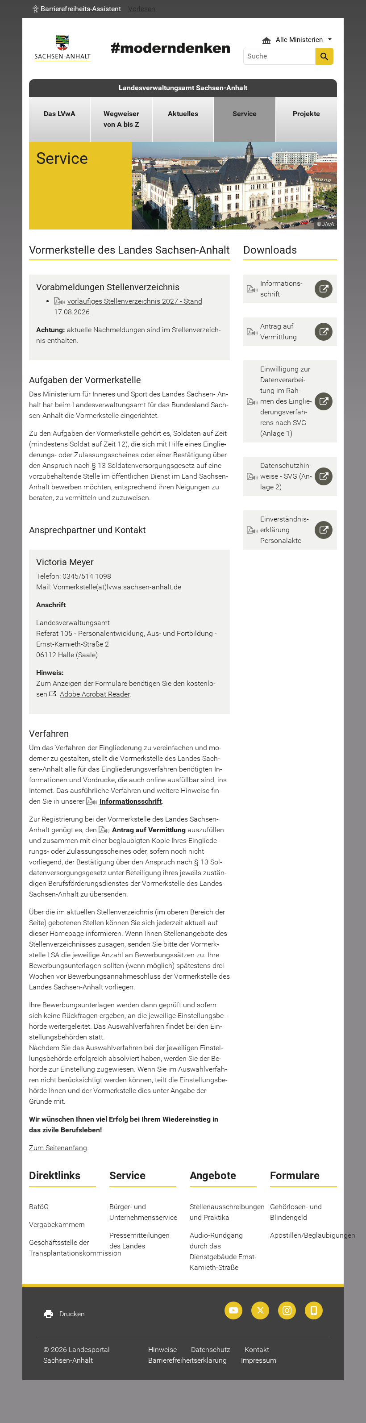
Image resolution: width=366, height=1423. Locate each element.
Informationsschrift (131, 801)
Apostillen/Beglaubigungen (312, 1235)
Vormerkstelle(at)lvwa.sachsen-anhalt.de (117, 587)
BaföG (39, 1206)
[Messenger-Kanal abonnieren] (314, 1310)
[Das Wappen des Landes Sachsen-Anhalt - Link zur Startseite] (62, 48)
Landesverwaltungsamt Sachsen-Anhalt (183, 87)
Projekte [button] (306, 113)
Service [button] (245, 113)
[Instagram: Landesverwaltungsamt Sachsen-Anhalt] (287, 1310)
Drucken (64, 1314)
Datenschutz (210, 1349)
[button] (77, 9)
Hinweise (162, 1349)
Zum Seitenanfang (58, 1147)
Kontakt (257, 1349)
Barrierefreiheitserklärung (187, 1360)
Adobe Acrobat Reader (94, 694)
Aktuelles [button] (183, 113)
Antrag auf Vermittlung (149, 830)
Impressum (258, 1360)
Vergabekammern (57, 1224)
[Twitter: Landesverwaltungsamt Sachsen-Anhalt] (260, 1310)
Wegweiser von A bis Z (121, 119)
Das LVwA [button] (59, 113)
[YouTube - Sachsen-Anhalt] (233, 1310)
